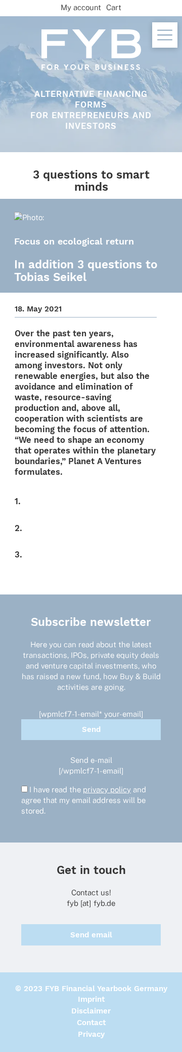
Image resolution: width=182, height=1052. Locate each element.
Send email (91, 934)
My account (81, 7)
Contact (91, 1022)
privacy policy (107, 789)
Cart (113, 7)
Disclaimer (91, 1010)
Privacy (91, 1034)
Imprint (91, 999)
